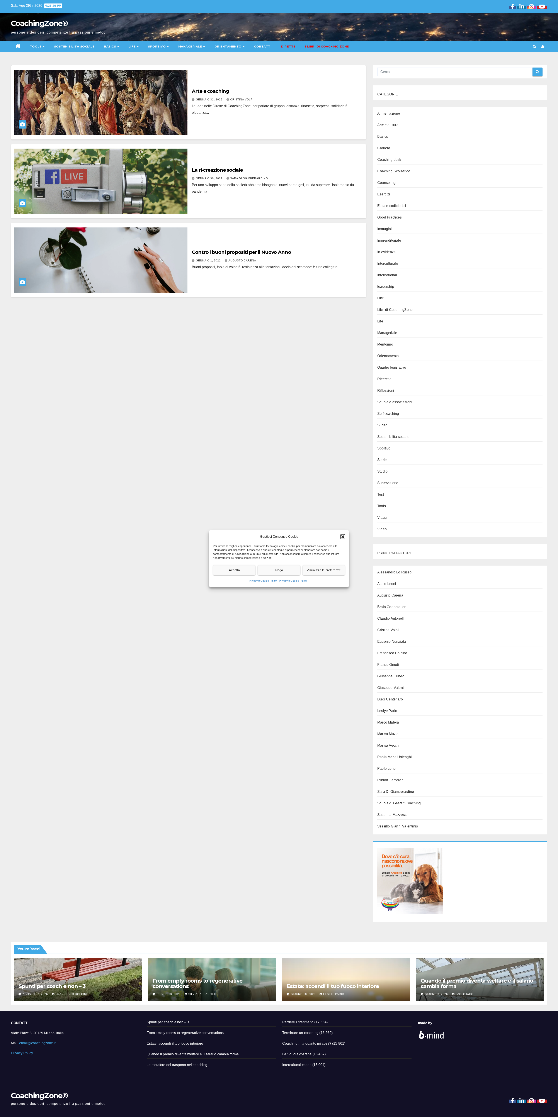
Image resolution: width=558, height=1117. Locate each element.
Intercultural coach (296, 1065)
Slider (382, 425)
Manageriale (190, 46)
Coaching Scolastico (393, 171)
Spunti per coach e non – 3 (52, 986)
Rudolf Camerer (390, 780)
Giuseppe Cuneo (390, 676)
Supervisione (387, 483)
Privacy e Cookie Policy (263, 580)
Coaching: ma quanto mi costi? (306, 1043)
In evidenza (386, 252)
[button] (343, 536)
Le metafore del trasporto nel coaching (177, 1065)
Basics (110, 46)
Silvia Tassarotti (202, 994)
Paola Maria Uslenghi (394, 757)
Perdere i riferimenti (297, 1022)
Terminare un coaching (300, 1033)
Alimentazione (388, 113)
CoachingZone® (39, 23)
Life (133, 46)
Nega (279, 570)
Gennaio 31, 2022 (209, 99)
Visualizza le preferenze (324, 570)
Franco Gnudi (388, 664)
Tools (36, 46)
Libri (380, 298)
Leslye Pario (387, 711)
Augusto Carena (242, 260)
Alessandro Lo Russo (394, 572)
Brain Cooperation (391, 607)
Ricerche (384, 379)
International (387, 275)
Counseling (386, 183)
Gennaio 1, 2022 (209, 260)
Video (382, 529)
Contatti (262, 46)
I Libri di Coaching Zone (327, 46)
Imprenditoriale (389, 240)
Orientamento (228, 46)
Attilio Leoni (386, 584)
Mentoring (385, 344)
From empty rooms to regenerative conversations (198, 983)
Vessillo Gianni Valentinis (397, 826)
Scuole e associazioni (394, 402)
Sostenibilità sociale (74, 46)
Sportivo (157, 46)
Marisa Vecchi (388, 745)
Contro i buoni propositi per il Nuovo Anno (241, 252)
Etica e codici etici (391, 206)
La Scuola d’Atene (296, 1054)
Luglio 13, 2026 (169, 994)
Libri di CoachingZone (395, 310)
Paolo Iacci (465, 994)
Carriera (383, 148)
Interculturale (387, 263)
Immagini (384, 229)
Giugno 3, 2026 (437, 994)
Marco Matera (388, 722)
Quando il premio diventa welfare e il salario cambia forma (477, 983)
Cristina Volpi (241, 99)
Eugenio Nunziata (391, 641)
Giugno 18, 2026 (303, 994)
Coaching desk (389, 159)
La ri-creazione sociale (217, 170)
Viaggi (382, 517)
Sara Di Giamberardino (249, 178)
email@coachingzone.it (37, 1043)
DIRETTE (288, 46)
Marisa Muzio (387, 734)
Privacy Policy (22, 1053)
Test (380, 494)
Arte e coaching (210, 91)
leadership (385, 286)
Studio (382, 471)
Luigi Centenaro (390, 699)
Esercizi (383, 194)
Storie (382, 460)
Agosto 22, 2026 (36, 994)
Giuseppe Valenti (391, 688)
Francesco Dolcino (392, 653)
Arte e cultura (387, 125)
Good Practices (389, 217)
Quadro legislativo (391, 367)
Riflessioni (385, 390)
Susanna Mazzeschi (393, 815)
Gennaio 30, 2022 (209, 178)
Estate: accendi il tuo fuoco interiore (333, 986)
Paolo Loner (387, 768)
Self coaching (388, 413)
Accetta (234, 570)
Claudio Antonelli (391, 618)
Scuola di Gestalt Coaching (399, 803)
